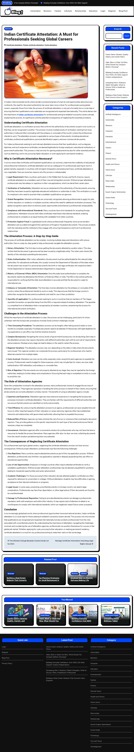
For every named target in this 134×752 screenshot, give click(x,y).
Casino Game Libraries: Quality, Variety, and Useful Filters (117, 55)
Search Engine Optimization (116, 192)
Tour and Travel (111, 209)
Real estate (110, 181)
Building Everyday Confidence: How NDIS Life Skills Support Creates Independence (117, 74)
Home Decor (110, 170)
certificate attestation (14, 45)
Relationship (80, 11)
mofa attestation (51, 45)
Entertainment (111, 142)
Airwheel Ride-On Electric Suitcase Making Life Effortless (82, 580)
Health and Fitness (113, 164)
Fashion (58, 11)
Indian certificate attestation (34, 45)
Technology (110, 203)
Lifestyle (68, 11)
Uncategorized (111, 214)
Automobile (35, 11)
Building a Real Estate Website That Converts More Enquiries (17, 580)
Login (103, 11)
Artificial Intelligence (113, 114)
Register (112, 11)
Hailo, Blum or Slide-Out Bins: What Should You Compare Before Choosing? (117, 64)
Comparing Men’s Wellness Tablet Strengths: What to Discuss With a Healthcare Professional (116, 86)
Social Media (110, 197)
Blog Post (123, 11)
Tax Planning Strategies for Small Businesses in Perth (49, 580)
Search (118, 29)
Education (93, 11)
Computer (109, 131)
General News (111, 159)
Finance (108, 153)
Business (47, 11)
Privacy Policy (7, 663)
